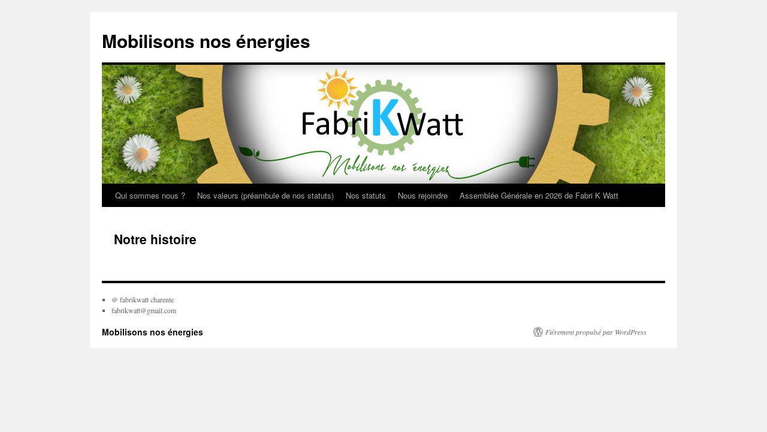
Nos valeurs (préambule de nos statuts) (265, 195)
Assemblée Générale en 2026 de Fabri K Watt (539, 195)
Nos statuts (366, 195)
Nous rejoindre (423, 195)
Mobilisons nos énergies (206, 40)
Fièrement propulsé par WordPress (596, 332)
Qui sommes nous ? (150, 195)
